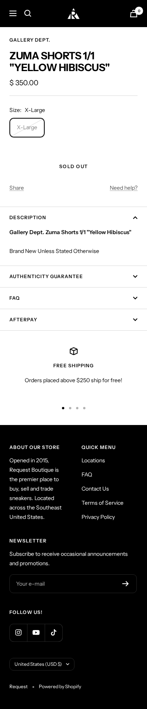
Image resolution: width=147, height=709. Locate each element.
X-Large (27, 127)
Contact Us (95, 488)
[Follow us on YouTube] (36, 632)
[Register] (125, 583)
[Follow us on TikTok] (53, 632)
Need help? (124, 187)
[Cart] (134, 13)
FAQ (14, 298)
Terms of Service (102, 502)
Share (16, 187)
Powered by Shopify (60, 686)
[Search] (27, 13)
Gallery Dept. (29, 40)
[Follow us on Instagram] (18, 632)
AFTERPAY (23, 319)
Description (27, 217)
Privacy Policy (98, 516)
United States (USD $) (38, 664)
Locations (93, 460)
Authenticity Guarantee (46, 276)
